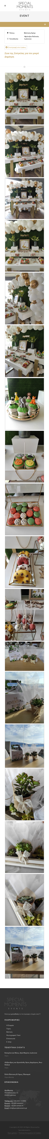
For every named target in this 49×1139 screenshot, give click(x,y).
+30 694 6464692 (17, 1103)
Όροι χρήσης (12, 1133)
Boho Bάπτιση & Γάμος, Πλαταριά (17, 1074)
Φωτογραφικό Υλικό (13, 1035)
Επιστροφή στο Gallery (16, 47)
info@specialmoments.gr (18, 1108)
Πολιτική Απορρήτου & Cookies (30, 1133)
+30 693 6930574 (17, 1106)
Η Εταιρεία (10, 1025)
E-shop (8, 1042)
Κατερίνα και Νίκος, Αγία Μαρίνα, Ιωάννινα (21, 1053)
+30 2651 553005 (19, 1101)
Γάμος (8, 1029)
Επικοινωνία (10, 1038)
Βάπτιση (9, 1032)
